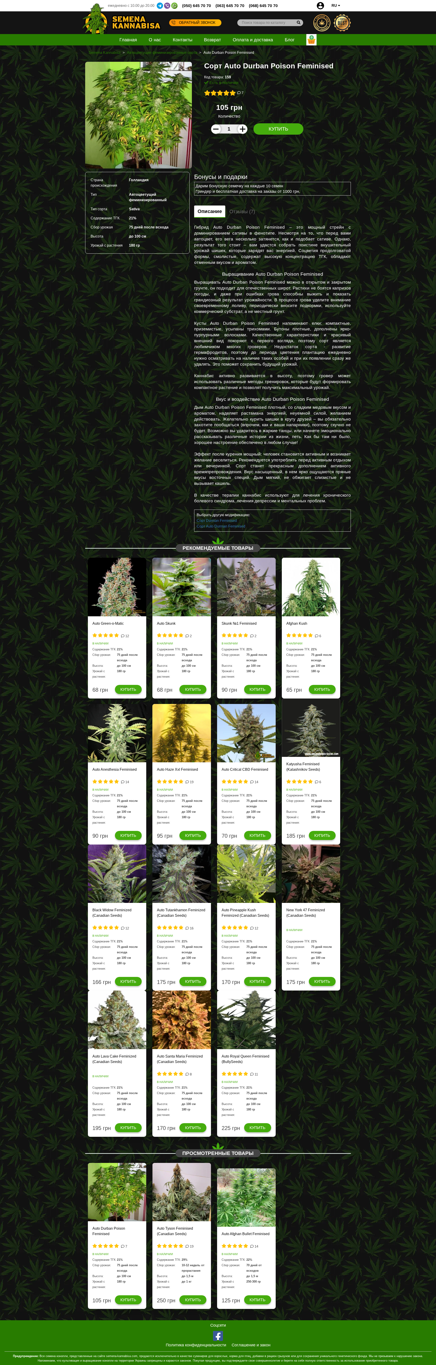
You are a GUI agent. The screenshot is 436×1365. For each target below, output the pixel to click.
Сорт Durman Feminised (217, 521)
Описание (210, 211)
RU (335, 5)
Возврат (212, 39)
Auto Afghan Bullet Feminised (246, 1234)
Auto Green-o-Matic (108, 623)
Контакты (182, 39)
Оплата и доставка (253, 39)
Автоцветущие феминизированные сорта (162, 53)
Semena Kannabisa (105, 53)
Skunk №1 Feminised (239, 623)
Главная (128, 39)
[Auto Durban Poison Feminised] (138, 115)
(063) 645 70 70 (230, 5)
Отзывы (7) (242, 211)
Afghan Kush (296, 623)
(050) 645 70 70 (196, 5)
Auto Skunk (166, 623)
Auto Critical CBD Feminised (245, 769)
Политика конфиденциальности (196, 1345)
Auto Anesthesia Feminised (114, 769)
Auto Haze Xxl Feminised (177, 769)
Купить (278, 129)
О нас (155, 39)
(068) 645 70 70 (263, 5)
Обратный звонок (197, 23)
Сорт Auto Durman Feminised (221, 526)
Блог (290, 39)
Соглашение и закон (251, 1345)
